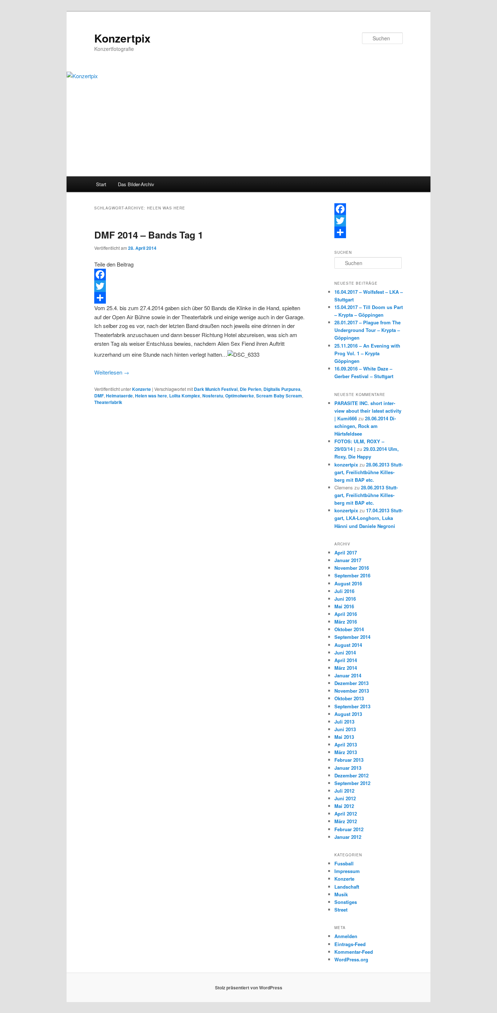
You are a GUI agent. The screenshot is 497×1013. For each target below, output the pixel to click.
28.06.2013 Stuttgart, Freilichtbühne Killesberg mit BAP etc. (368, 472)
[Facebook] (200, 274)
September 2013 (352, 706)
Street (340, 909)
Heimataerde (119, 395)
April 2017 (345, 552)
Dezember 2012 (351, 775)
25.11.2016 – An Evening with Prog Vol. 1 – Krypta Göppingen (367, 353)
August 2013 (348, 713)
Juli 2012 (344, 790)
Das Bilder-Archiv (136, 184)
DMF (99, 395)
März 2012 (345, 821)
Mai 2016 (344, 606)
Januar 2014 (347, 675)
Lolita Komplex (184, 395)
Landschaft (346, 886)
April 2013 (345, 744)
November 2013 (351, 690)
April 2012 (345, 813)
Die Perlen (250, 389)
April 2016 (345, 613)
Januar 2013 (347, 767)
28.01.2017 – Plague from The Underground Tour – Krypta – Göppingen (367, 330)
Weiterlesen (111, 372)
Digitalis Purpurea (282, 389)
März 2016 (345, 621)
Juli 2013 (344, 721)
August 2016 (348, 583)
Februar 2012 (348, 829)
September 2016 (352, 575)
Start (101, 184)
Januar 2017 (347, 560)
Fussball (344, 863)
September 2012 (352, 783)
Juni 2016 (345, 598)
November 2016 (351, 567)
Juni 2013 (345, 729)
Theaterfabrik (108, 402)
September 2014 (352, 636)
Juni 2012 (345, 798)
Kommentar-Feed (353, 951)
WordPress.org (351, 959)
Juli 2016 (344, 591)
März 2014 (345, 667)
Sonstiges (345, 901)
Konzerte (141, 389)
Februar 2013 (348, 759)
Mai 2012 (344, 805)
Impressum (347, 871)
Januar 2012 (347, 836)
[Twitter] (200, 286)
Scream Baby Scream (279, 395)
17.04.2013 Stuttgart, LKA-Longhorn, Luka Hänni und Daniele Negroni (368, 518)
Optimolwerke (239, 395)
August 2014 (348, 644)
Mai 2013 (344, 736)
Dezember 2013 (351, 683)
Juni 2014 (345, 652)
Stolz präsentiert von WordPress (248, 987)
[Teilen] (200, 298)
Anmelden (345, 936)
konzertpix (346, 464)
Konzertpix (122, 38)
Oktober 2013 (349, 698)
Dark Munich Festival (216, 389)
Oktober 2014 (349, 629)
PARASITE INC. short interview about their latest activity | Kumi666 (367, 411)
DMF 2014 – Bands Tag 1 (148, 234)
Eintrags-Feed (350, 944)
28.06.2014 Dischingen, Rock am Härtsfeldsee (365, 426)
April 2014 (345, 660)
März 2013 (345, 752)
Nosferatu (212, 395)
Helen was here (151, 395)
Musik (341, 894)
